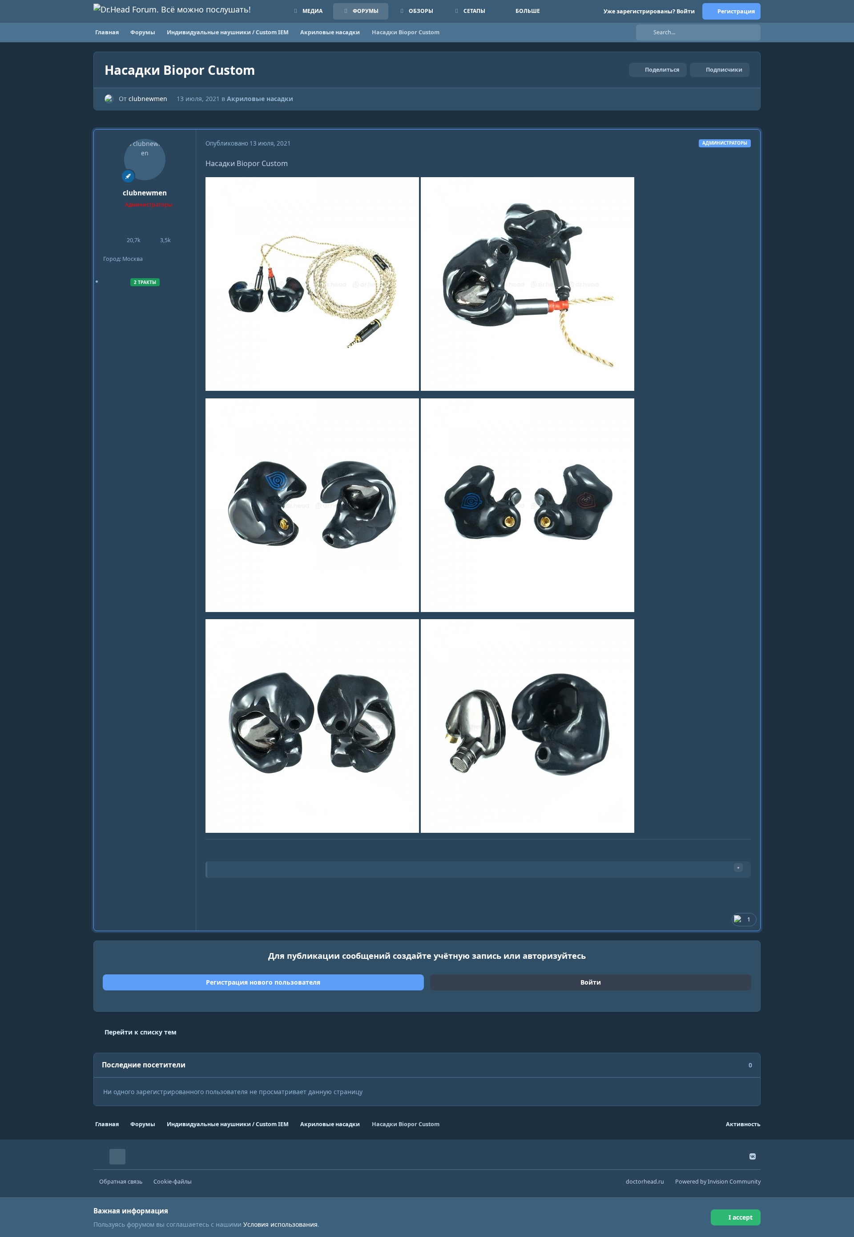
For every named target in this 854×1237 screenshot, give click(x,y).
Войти (590, 982)
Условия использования (280, 1224)
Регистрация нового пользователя (263, 982)
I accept (741, 1217)
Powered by (718, 1181)
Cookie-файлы (172, 1181)
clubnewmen (148, 98)
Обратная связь (120, 1181)
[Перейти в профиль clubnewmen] (109, 99)
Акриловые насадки (260, 98)
